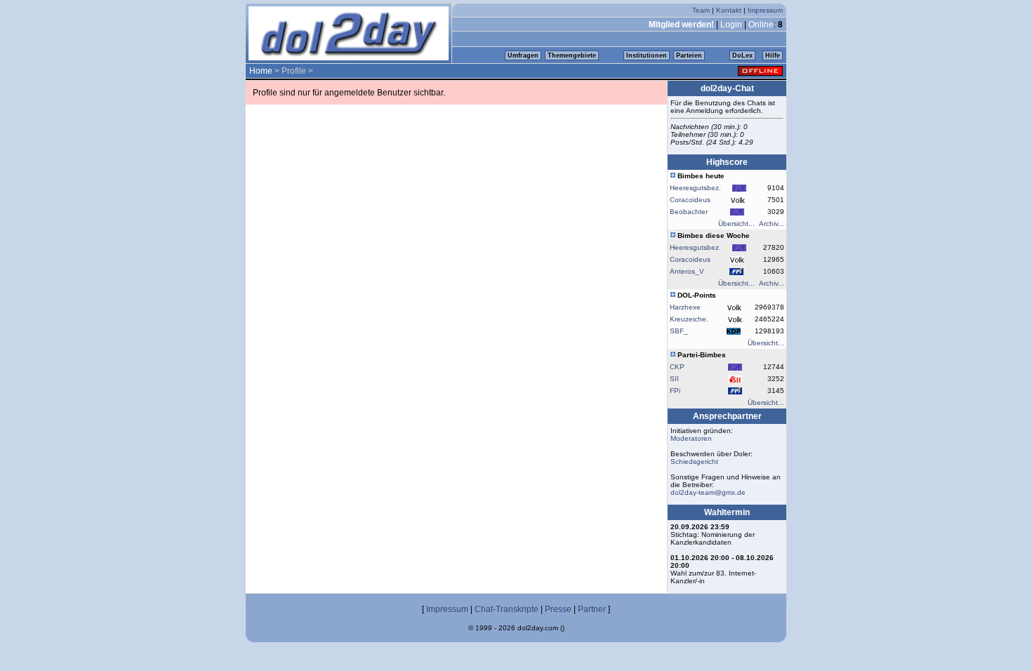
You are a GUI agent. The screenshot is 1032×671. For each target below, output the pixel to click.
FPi (675, 390)
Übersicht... (736, 223)
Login (731, 24)
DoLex (742, 55)
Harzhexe (685, 307)
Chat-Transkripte (506, 609)
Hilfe (772, 55)
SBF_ (679, 331)
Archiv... (771, 223)
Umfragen (523, 55)
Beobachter (689, 211)
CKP (677, 367)
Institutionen (646, 55)
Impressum (765, 10)
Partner (592, 609)
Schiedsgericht (694, 461)
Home (260, 71)
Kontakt (728, 10)
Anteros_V (687, 271)
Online (761, 24)
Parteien (689, 55)
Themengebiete (572, 55)
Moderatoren (691, 438)
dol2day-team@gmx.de (708, 492)
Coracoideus (690, 200)
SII (674, 379)
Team (701, 10)
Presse (558, 609)
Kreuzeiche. (689, 319)
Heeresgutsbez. (695, 188)
